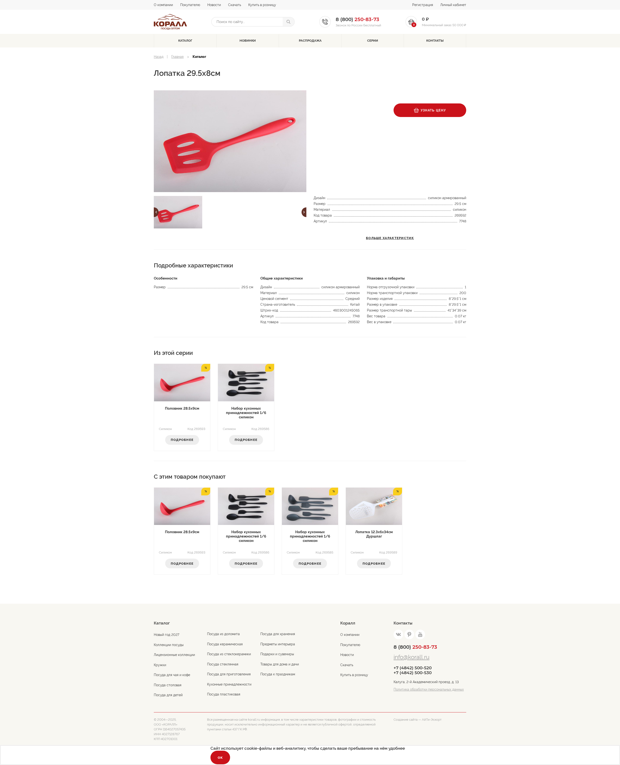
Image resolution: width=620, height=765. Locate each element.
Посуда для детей (168, 695)
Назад (158, 57)
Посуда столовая (167, 685)
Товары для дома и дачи (279, 664)
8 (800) (415, 647)
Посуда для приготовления (229, 674)
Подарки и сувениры (277, 654)
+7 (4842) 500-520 (413, 667)
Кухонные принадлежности (229, 684)
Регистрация (422, 5)
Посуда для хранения (277, 634)
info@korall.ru (411, 657)
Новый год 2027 (166, 635)
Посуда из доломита (223, 634)
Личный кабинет (453, 5)
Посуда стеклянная (222, 664)
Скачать (234, 5)
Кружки (160, 665)
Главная (177, 57)
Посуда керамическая (225, 644)
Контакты (435, 40)
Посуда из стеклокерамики (229, 654)
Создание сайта (406, 719)
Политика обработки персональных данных (429, 689)
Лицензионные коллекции (174, 655)
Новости (214, 5)
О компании (163, 5)
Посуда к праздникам (277, 674)
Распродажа (310, 40)
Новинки (248, 40)
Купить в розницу (262, 5)
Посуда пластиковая (223, 694)
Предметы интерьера (277, 644)
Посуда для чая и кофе (172, 675)
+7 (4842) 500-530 (413, 672)
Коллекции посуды (169, 645)
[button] (156, 212)
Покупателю (190, 5)
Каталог (185, 40)
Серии (372, 40)
